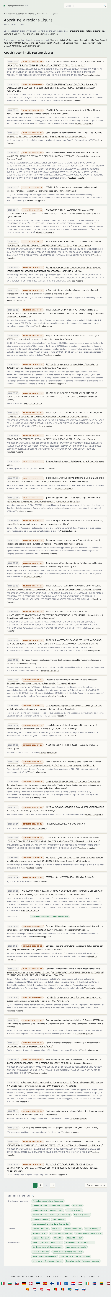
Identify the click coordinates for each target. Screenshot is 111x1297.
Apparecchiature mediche (76, 1247)
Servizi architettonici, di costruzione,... (47, 1247)
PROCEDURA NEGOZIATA (57, 824)
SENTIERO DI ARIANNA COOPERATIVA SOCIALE (50, 916)
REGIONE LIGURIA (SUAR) (64, 729)
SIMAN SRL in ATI (21, 43)
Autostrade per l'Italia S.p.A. (62, 566)
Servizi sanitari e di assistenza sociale (67, 1252)
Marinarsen (53, 34)
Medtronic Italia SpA (59, 40)
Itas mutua (74, 40)
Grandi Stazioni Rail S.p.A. (82, 877)
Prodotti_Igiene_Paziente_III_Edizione (62, 461)
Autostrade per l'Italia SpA (68, 501)
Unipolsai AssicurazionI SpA (42, 43)
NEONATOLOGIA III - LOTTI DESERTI (62, 745)
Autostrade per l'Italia (58, 524)
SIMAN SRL (15, 46)
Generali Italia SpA (92, 1229)
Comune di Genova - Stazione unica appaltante (25, 34)
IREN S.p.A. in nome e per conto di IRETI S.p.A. (74, 765)
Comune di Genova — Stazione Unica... (48, 1210)
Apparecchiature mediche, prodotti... (80, 1242)
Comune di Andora (80, 416)
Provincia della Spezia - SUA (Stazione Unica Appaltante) (51, 1086)
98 (52, 1185)
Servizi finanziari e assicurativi (44, 1256)
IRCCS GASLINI (77, 824)
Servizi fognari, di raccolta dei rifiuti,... (47, 1242)
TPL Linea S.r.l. (77, 65)
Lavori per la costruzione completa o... (47, 1261)
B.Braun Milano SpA (31, 46)
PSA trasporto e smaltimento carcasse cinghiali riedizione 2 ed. (49, 1128)
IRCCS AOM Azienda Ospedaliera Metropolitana (68, 861)
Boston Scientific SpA (89, 40)
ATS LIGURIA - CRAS (88, 1128)
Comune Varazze (53, 949)
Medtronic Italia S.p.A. (41, 1238)
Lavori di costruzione (41, 1252)
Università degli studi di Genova (68, 544)
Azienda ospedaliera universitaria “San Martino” (51, 1224)
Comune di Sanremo (40, 1219)
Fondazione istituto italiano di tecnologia (86, 31)
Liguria (54, 14)
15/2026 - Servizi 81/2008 (58, 877)
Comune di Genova (82, 245)
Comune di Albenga (66, 683)
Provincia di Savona (63, 294)
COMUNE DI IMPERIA (72, 271)
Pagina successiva (96, 1185)
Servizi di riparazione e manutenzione (75, 1256)
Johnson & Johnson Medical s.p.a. (71, 43)
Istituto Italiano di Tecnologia (62, 709)
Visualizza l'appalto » (91, 75)
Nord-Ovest (42, 14)
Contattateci (93, 1277)
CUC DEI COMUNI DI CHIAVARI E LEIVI (67, 894)
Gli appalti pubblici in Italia (19, 14)
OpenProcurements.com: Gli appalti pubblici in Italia (40, 1277)
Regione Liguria (59, 1219)
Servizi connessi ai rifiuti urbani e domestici (82, 1261)
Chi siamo (78, 1277)
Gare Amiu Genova (60, 113)
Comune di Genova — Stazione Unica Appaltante (51, 1215)
